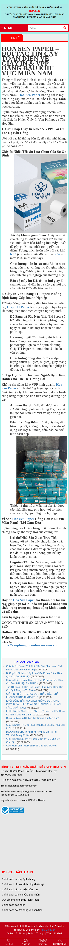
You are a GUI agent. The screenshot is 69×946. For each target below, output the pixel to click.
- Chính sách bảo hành (13, 904)
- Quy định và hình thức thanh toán (20, 899)
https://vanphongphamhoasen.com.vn (29, 645)
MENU (8, 28)
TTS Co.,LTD (47, 929)
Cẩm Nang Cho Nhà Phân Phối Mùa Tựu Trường (31, 745)
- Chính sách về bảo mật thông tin (19, 889)
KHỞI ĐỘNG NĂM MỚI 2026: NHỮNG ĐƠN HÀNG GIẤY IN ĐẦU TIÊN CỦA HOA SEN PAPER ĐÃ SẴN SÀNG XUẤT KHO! (33, 704)
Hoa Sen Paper (23, 519)
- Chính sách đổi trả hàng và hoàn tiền (21, 910)
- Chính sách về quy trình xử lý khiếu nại (22, 884)
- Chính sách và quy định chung (18, 879)
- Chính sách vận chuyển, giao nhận (20, 894)
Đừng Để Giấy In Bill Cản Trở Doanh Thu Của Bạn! (32, 718)
